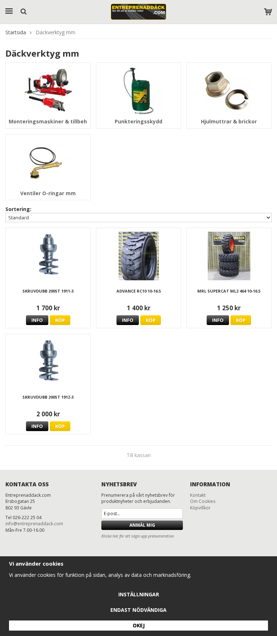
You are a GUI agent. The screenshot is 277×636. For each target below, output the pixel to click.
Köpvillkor (200, 508)
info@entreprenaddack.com (34, 524)
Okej (139, 625)
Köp (60, 320)
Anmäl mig (142, 525)
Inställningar (138, 594)
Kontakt (198, 495)
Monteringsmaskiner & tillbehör (50, 121)
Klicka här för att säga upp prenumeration (137, 536)
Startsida (15, 32)
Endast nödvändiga (138, 609)
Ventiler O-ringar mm (48, 193)
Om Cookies (202, 501)
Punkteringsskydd (138, 121)
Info (37, 320)
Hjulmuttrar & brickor (229, 121)
